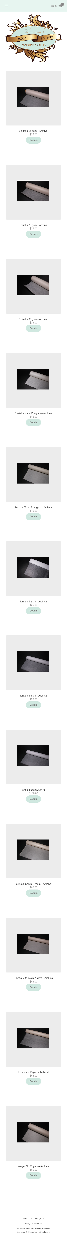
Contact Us (37, 1224)
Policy (27, 1224)
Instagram (39, 1218)
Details (33, 140)
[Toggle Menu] (6, 6)
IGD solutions (44, 1232)
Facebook (27, 1218)
